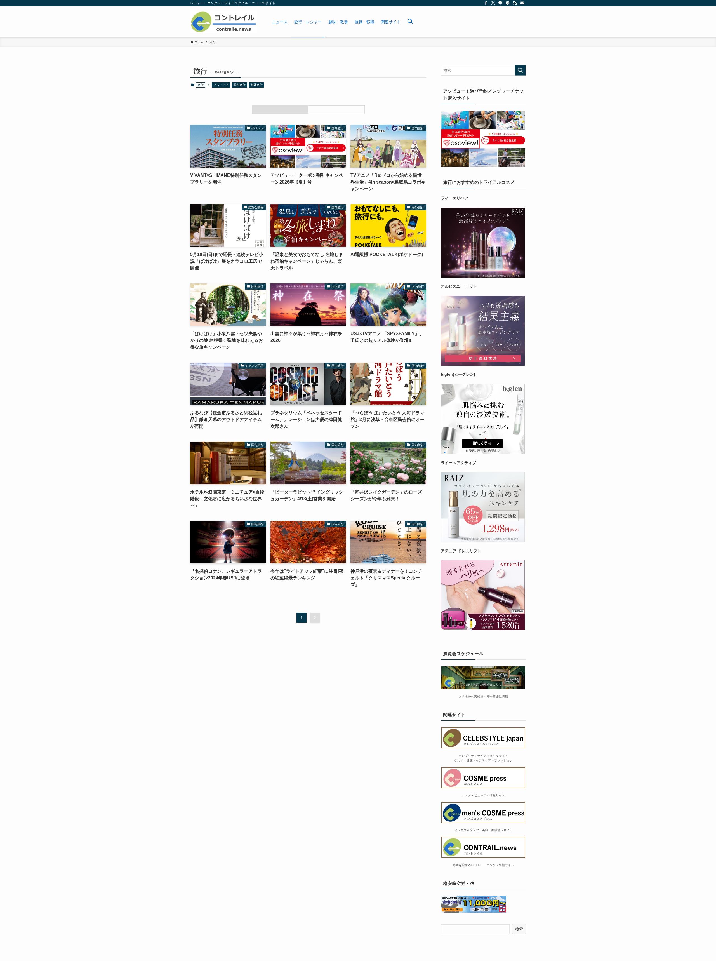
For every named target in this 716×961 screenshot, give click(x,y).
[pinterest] (507, 3)
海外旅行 (256, 84)
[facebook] (485, 3)
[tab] (280, 109)
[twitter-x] (493, 3)
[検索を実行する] (520, 70)
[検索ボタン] (410, 21)
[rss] (515, 3)
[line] (500, 3)
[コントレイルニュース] (223, 22)
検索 (519, 929)
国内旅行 (239, 84)
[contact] (522, 3)
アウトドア (221, 84)
